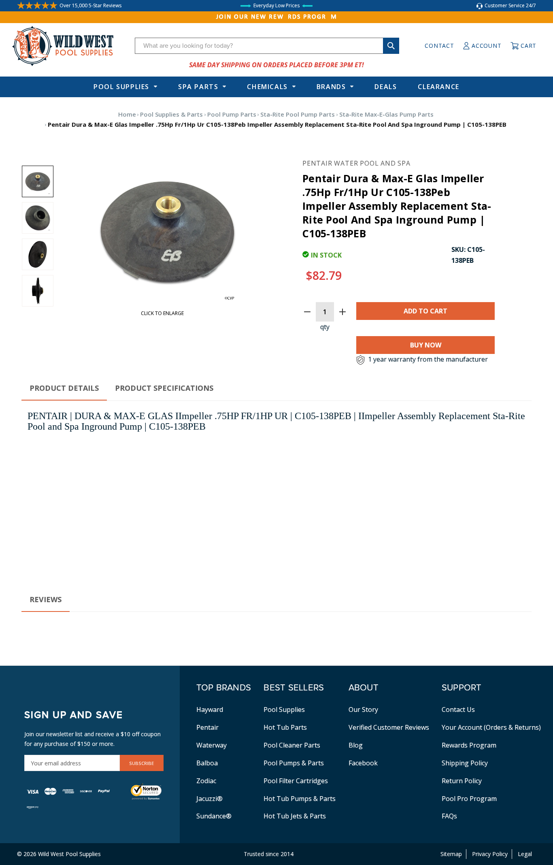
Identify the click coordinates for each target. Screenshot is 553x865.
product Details (64, 388)
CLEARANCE (438, 86)
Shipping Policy (465, 762)
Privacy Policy (490, 854)
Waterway (211, 745)
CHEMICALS (267, 86)
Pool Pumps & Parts (294, 762)
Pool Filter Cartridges (296, 780)
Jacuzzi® (209, 798)
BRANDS (331, 86)
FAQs (449, 816)
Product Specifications (164, 388)
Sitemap (451, 854)
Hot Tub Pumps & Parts (300, 798)
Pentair (207, 727)
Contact (439, 45)
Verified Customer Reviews (389, 727)
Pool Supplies (121, 86)
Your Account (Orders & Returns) (491, 727)
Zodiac (206, 780)
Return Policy (462, 780)
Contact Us (458, 709)
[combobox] (267, 46)
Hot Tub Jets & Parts (295, 816)
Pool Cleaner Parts (292, 745)
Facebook (363, 762)
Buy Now (425, 345)
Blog (356, 745)
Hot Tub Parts (285, 727)
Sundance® (214, 816)
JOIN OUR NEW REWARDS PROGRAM (276, 17)
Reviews (46, 599)
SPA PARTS (198, 86)
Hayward (209, 709)
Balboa (207, 762)
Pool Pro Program (469, 798)
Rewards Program (469, 745)
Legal (525, 854)
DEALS (385, 86)
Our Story (363, 709)
